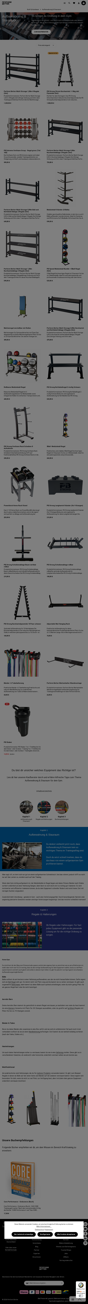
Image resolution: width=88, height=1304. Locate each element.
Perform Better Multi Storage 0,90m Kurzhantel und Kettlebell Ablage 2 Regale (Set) (65, 329)
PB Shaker (8, 742)
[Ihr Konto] (79, 3)
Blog (36, 1246)
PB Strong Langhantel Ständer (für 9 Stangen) (65, 506)
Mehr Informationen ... (44, 1226)
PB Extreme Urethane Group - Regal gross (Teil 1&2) (22, 151)
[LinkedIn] (85, 1238)
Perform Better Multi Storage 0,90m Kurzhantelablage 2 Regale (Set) (61, 151)
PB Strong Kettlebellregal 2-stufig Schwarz (63, 387)
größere (71, 1008)
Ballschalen (15, 985)
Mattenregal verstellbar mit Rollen (17, 328)
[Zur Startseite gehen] (6, 3)
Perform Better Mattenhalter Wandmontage (64, 683)
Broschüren (37, 1257)
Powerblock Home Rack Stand (15, 506)
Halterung (59, 1052)
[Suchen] (69, 3)
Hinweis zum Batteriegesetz (66, 1246)
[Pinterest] (85, 1243)
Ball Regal (12, 982)
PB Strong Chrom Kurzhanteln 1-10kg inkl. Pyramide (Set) (63, 92)
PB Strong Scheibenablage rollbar (60, 565)
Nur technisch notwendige (23, 1234)
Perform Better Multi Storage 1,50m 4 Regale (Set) (21, 92)
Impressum (49, 1229)
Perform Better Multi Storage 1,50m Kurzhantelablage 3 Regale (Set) (18, 270)
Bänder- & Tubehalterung (14, 683)
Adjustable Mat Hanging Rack (58, 624)
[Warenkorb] (83, 3)
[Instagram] (85, 1224)
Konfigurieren (45, 1234)
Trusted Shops (66, 1250)
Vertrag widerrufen (66, 1260)
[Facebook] (85, 1234)
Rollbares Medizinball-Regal (14, 387)
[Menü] (64, 3)
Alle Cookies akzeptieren (66, 1234)
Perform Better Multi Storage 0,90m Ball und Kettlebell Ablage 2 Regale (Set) (21, 211)
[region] (44, 1188)
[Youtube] (85, 1229)
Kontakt (66, 1240)
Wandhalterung (34, 1032)
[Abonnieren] (62, 1283)
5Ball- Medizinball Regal (56, 446)
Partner (36, 1250)
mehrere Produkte (44, 1073)
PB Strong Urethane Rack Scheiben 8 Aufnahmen (18, 447)
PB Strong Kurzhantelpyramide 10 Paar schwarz (22, 624)
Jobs (66, 1253)
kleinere (11, 1008)
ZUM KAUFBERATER (41, 32)
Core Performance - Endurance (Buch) (19, 1202)
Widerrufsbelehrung (66, 1243)
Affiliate (66, 1257)
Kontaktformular (11, 1250)
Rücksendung (36, 1240)
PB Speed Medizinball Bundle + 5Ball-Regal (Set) (63, 270)
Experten (37, 1253)
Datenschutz (39, 1229)
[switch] (81, 1296)
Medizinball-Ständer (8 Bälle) (58, 210)
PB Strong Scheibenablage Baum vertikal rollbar (20, 566)
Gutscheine (37, 1243)
